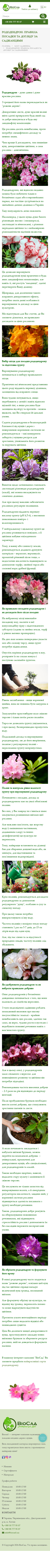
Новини (8, 1466)
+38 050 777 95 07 (13, 21)
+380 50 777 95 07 (12, 1525)
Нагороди (9, 1474)
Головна (6, 46)
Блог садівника (22, 46)
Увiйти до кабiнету (29, 9)
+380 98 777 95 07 (12, 1528)
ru (45, 7)
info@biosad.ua (11, 1532)
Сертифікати (10, 1470)
